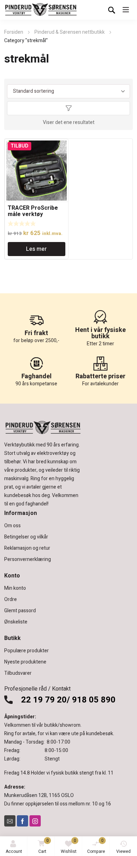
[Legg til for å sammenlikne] (61, 153)
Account (14, 851)
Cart (43, 846)
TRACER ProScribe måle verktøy (33, 211)
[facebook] (22, 820)
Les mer (36, 249)
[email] (9, 820)
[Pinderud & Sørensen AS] (41, 10)
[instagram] (35, 820)
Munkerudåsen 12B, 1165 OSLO (39, 795)
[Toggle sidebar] (68, 108)
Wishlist (69, 846)
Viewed (123, 851)
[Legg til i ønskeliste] (61, 145)
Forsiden (13, 32)
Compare (96, 846)
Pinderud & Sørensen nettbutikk (69, 32)
